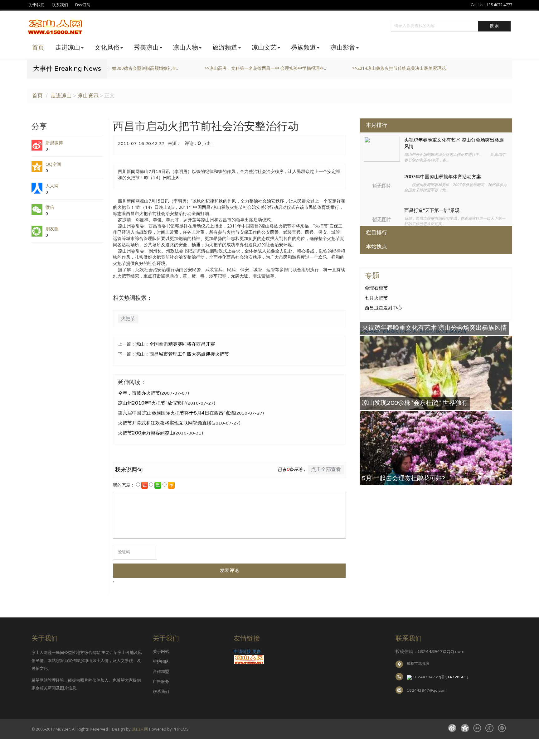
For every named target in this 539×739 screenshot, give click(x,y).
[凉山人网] (249, 659)
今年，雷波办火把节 (139, 393)
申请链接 (242, 651)
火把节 (128, 318)
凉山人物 (185, 48)
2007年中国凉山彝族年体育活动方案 (442, 177)
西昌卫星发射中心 (383, 308)
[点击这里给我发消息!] (409, 676)
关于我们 (36, 4)
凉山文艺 (264, 48)
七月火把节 (376, 298)
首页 (38, 48)
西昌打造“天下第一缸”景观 (431, 210)
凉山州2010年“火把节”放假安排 (152, 403)
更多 (256, 651)
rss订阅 (82, 4)
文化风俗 (107, 48)
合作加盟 (161, 671)
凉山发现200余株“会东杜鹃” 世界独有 (415, 403)
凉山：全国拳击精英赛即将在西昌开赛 (175, 344)
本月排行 (376, 125)
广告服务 (161, 681)
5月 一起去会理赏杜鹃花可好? (403, 478)
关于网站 (161, 651)
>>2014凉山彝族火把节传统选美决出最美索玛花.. (304, 68)
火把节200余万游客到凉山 (146, 433)
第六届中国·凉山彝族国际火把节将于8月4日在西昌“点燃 (176, 413)
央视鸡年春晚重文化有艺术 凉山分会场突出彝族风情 (434, 328)
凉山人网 (140, 729)
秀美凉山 (146, 48)
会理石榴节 (376, 288)
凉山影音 (342, 48)
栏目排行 (376, 232)
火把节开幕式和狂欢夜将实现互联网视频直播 (164, 423)
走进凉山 (67, 48)
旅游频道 (224, 48)
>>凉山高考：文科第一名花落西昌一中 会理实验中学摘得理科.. (169, 68)
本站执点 (376, 246)
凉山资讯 (88, 96)
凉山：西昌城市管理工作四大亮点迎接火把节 (182, 354)
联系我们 (60, 4)
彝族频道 (303, 48)
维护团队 (161, 661)
